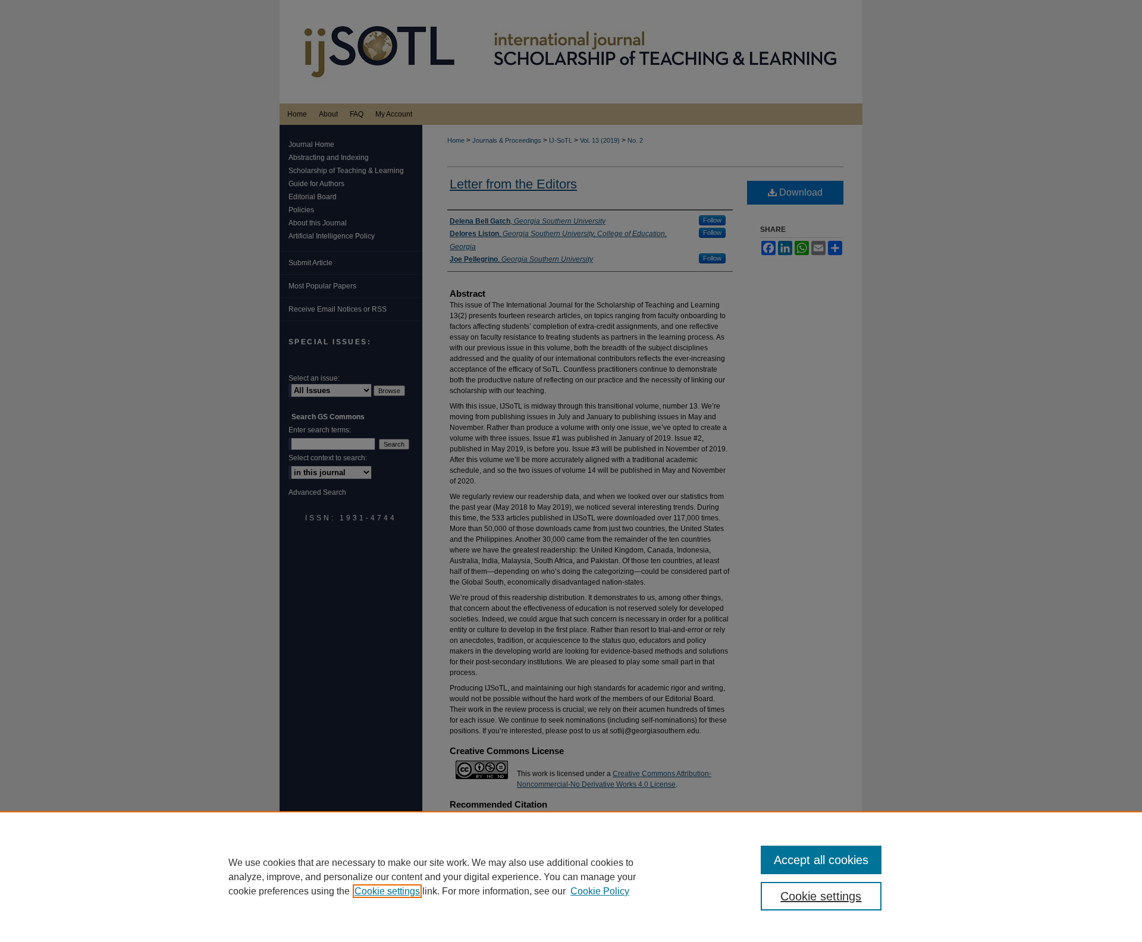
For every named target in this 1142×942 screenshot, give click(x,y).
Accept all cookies (821, 859)
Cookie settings (387, 891)
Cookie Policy (599, 891)
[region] (571, 876)
